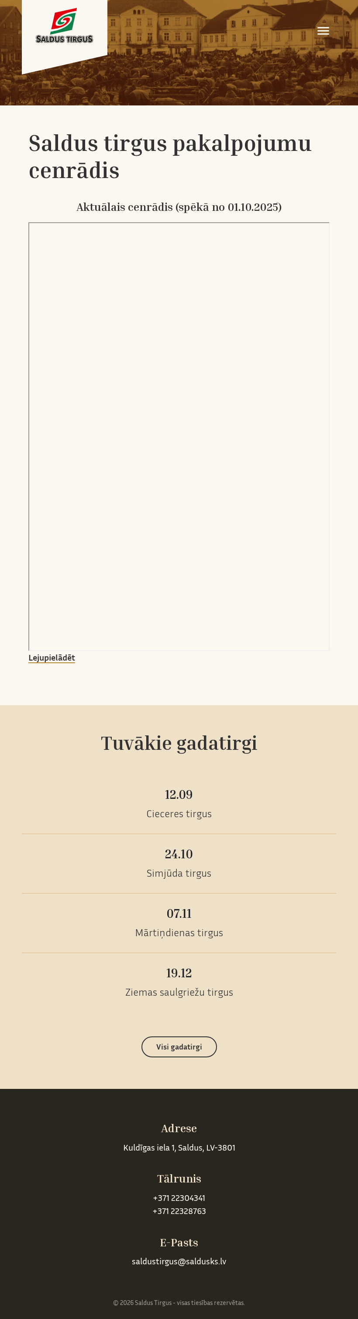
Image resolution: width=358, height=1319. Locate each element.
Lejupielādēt (51, 658)
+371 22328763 (179, 1212)
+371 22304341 (179, 1199)
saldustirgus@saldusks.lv (179, 1262)
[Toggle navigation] (323, 30)
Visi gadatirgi (179, 1047)
